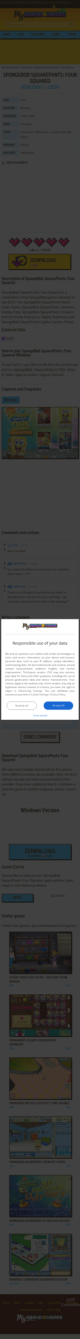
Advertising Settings (30, 691)
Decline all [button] (21, 705)
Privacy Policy (57, 694)
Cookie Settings (40, 694)
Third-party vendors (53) (37, 672)
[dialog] (40, 669)
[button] (40, 715)
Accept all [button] (58, 705)
